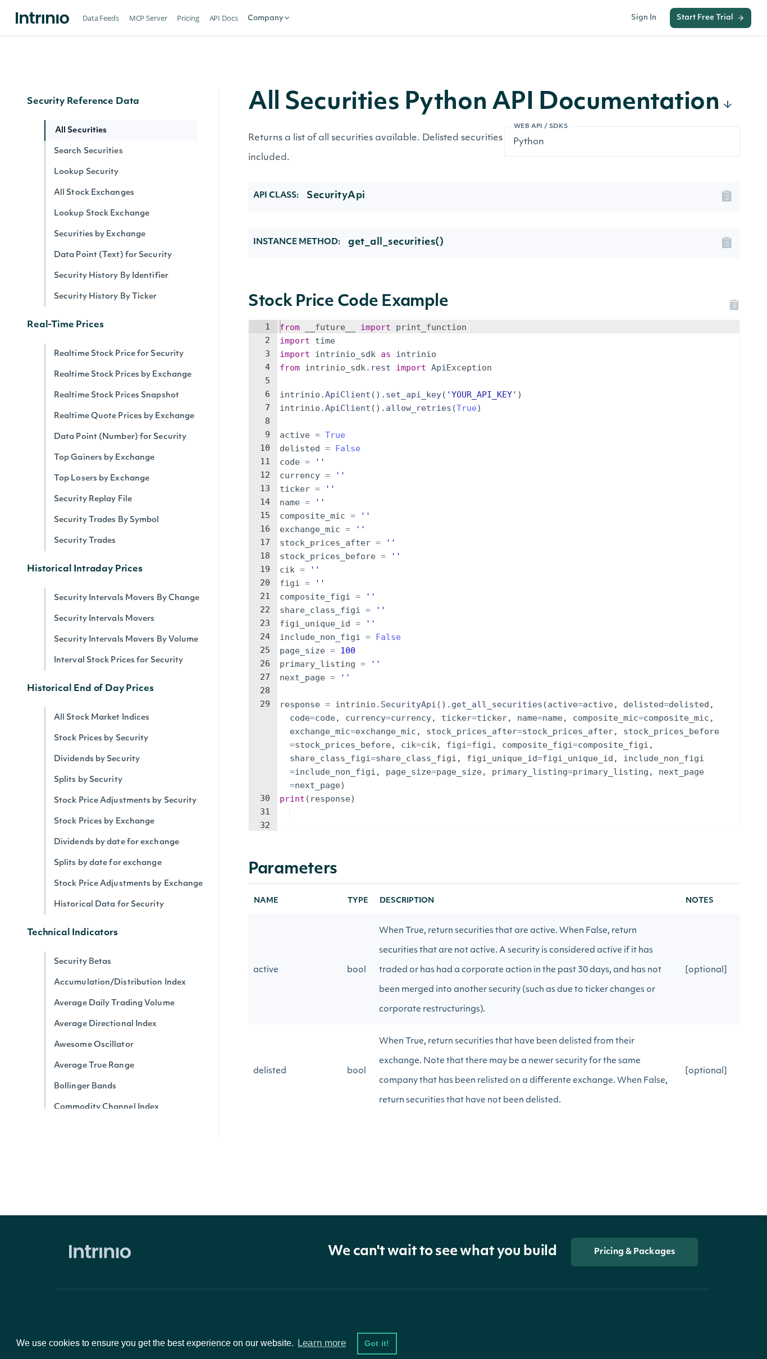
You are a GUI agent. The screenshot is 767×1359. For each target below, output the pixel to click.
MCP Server (148, 18)
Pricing (188, 18)
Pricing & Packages (634, 1252)
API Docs (223, 18)
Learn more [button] (322, 1343)
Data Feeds (101, 18)
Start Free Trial (705, 17)
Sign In (643, 17)
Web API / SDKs (541, 126)
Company (265, 18)
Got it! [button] (376, 1343)
